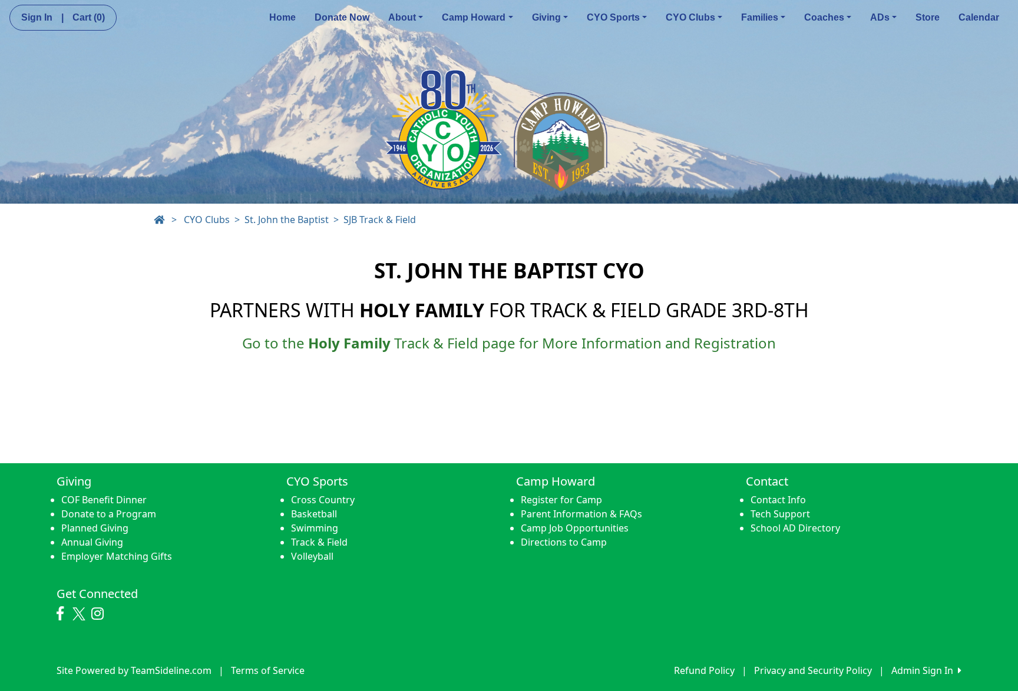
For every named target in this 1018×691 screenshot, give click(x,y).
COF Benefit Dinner (104, 499)
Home (282, 17)
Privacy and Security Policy (813, 670)
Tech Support (780, 513)
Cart (88, 17)
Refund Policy (704, 670)
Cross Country (323, 499)
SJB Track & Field (379, 219)
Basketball (314, 513)
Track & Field (319, 542)
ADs (880, 17)
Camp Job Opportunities (575, 527)
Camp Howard (473, 17)
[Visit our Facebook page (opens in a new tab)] (63, 614)
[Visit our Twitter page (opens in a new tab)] (80, 613)
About (402, 17)
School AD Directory (795, 527)
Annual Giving (92, 542)
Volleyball (312, 556)
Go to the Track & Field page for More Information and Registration (509, 343)
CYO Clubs (690, 17)
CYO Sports (613, 17)
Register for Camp (561, 499)
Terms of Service (268, 670)
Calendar (978, 17)
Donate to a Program (108, 513)
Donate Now (342, 17)
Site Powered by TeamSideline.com (134, 670)
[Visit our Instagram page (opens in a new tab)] (100, 614)
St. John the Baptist (286, 219)
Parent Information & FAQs (581, 513)
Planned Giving (94, 527)
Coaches (824, 17)
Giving (546, 17)
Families (759, 17)
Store (927, 17)
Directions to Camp (564, 542)
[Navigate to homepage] (159, 219)
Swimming (314, 527)
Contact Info (778, 499)
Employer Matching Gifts (116, 556)
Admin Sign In (924, 670)
